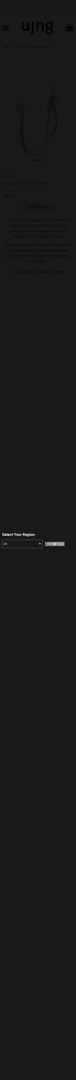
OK (55, 544)
